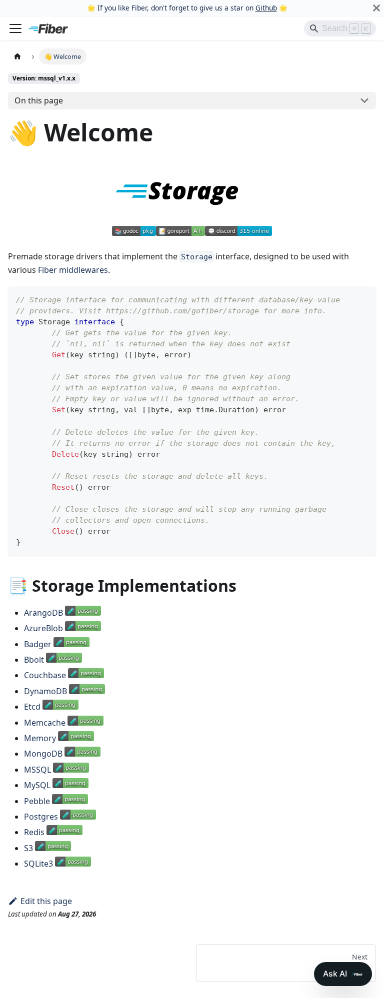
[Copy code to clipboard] (364, 298)
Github (266, 7)
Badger (38, 644)
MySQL (37, 785)
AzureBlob (43, 628)
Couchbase (45, 675)
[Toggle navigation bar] (15, 28)
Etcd (32, 706)
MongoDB (43, 753)
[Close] (376, 8)
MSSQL (37, 769)
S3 (28, 848)
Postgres (41, 816)
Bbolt (34, 659)
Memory (40, 738)
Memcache (45, 722)
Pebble (37, 801)
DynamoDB (45, 691)
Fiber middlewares (73, 269)
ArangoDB (43, 612)
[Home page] (17, 56)
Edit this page (46, 901)
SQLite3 (38, 863)
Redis (34, 832)
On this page (38, 100)
